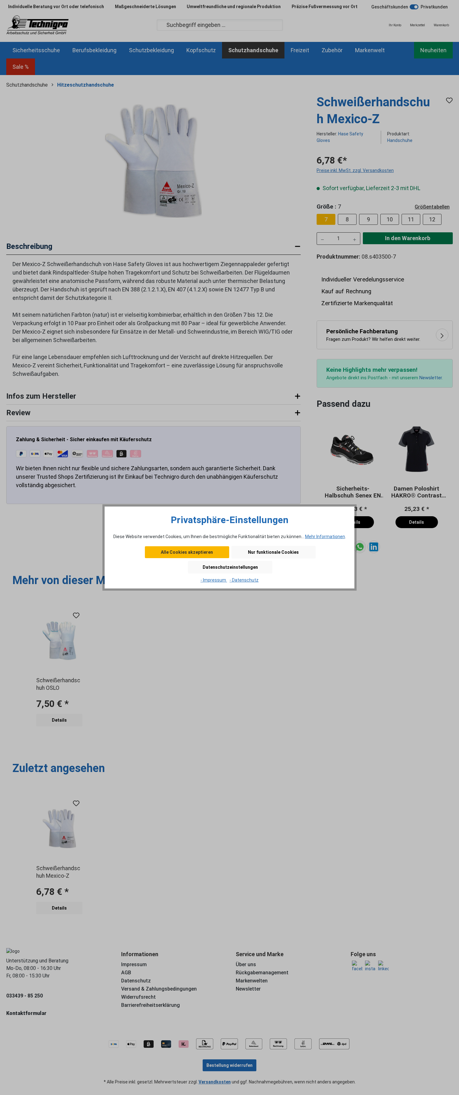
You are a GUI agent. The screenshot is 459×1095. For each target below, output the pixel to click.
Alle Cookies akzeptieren (187, 552)
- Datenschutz (244, 580)
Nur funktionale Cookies (273, 552)
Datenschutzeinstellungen (230, 567)
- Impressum (213, 580)
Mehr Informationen (325, 536)
